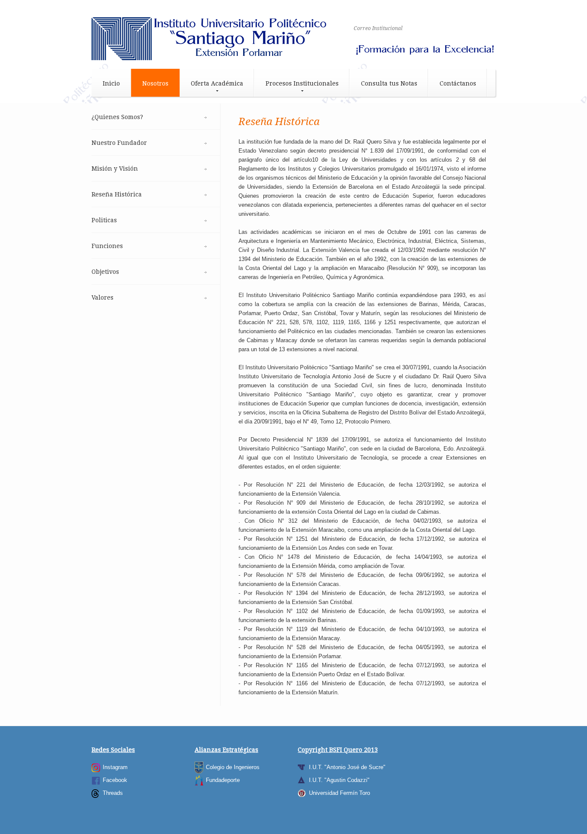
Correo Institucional (378, 28)
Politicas (104, 220)
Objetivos (105, 271)
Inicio (111, 83)
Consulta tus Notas (389, 83)
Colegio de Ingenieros (233, 767)
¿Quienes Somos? (117, 116)
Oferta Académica (217, 83)
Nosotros (155, 83)
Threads (113, 793)
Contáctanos (458, 83)
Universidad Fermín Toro (339, 793)
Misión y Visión (115, 168)
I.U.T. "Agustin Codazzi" (339, 780)
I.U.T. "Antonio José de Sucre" (347, 767)
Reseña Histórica (117, 194)
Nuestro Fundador (119, 142)
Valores (102, 297)
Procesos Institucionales (302, 83)
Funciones (107, 245)
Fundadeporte (223, 780)
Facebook (115, 780)
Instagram (115, 767)
